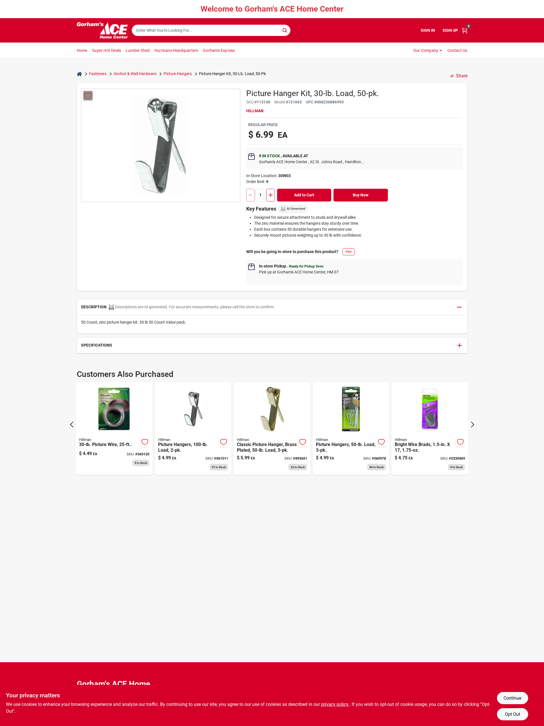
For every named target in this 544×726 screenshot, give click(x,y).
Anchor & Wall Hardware (135, 73)
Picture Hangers (177, 73)
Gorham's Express (219, 50)
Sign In (428, 30)
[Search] (285, 30)
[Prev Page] (71, 424)
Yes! (348, 252)
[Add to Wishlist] (88, 96)
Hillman (255, 111)
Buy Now (360, 195)
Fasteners (98, 73)
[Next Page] (472, 424)
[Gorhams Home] (102, 30)
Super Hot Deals (106, 50)
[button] (272, 307)
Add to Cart (304, 195)
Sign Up (450, 30)
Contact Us (457, 50)
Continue (512, 698)
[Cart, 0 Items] (465, 30)
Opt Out (512, 714)
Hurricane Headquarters (176, 50)
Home (82, 50)
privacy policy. (335, 704)
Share (462, 75)
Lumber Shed (138, 50)
